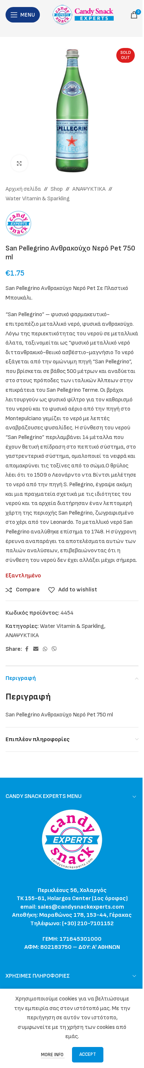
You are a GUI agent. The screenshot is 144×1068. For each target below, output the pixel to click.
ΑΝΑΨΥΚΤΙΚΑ (89, 189)
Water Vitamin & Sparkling (38, 198)
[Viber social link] (54, 649)
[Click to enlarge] (19, 163)
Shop (57, 189)
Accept (87, 1054)
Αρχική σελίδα (23, 189)
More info (53, 1055)
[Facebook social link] (26, 649)
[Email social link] (36, 649)
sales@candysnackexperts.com (81, 906)
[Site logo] (85, 14)
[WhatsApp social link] (45, 649)
